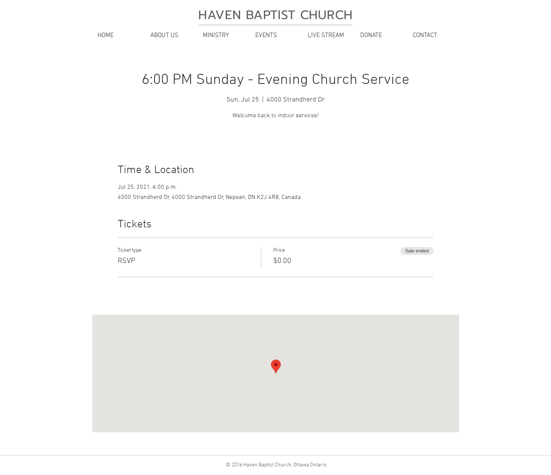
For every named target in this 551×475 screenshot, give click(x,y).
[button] (170, 35)
